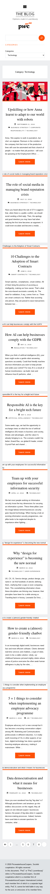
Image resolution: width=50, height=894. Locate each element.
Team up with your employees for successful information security (25, 483)
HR (28, 718)
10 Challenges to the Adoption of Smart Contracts (25, 261)
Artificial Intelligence (19, 418)
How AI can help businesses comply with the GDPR (25, 337)
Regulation (19, 348)
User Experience (32, 571)
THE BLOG (25, 14)
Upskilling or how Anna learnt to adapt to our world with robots (25, 114)
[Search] (42, 38)
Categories (9, 51)
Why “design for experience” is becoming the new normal (25, 558)
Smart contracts (19, 274)
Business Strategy (20, 127)
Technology (32, 130)
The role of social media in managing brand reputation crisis (25, 189)
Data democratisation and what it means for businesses (25, 783)
